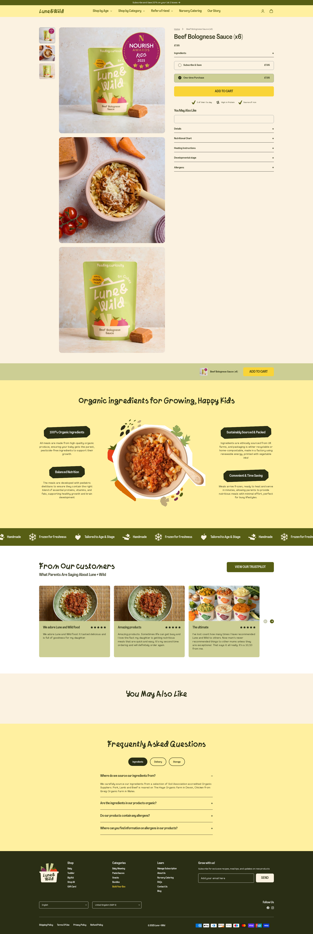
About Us (161, 873)
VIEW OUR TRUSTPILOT (250, 567)
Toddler (71, 873)
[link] (268, 907)
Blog (159, 891)
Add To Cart (224, 91)
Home (177, 28)
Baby (69, 869)
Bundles (116, 882)
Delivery (158, 762)
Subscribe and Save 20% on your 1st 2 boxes (155, 2)
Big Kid (70, 878)
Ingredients (138, 762)
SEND (265, 878)
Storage (177, 762)
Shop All (71, 882)
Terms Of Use (63, 925)
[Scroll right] (272, 621)
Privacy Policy (79, 925)
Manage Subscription (167, 869)
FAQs (159, 882)
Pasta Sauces (118, 873)
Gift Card (71, 887)
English (45, 905)
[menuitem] (102, 11)
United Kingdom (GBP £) (105, 905)
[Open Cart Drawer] (271, 11)
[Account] (263, 11)
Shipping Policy (46, 925)
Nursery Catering (165, 878)
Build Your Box (118, 887)
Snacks (115, 878)
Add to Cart (258, 371)
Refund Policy (96, 925)
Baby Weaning (118, 869)
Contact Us (162, 887)
